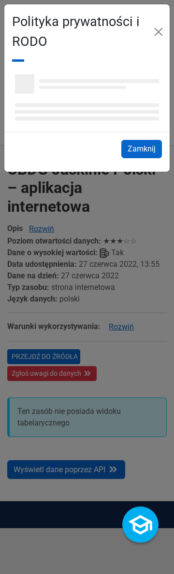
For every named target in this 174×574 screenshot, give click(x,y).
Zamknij (145, 148)
